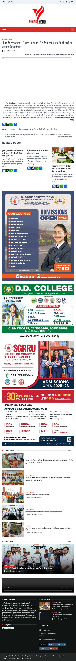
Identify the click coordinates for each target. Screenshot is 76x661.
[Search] (72, 29)
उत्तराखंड (32, 475)
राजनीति (6, 39)
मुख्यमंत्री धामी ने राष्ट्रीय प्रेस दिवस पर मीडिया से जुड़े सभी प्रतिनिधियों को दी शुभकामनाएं (12, 153)
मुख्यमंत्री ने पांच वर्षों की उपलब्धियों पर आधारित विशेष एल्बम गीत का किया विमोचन (44, 512)
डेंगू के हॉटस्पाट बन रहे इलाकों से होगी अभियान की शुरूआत (38, 151)
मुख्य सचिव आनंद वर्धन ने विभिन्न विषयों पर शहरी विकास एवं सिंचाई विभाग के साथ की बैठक (61, 168)
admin (5, 51)
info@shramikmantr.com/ (48, 639)
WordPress (27, 658)
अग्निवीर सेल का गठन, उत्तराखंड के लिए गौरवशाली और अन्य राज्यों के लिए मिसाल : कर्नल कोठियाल (48, 477)
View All (70, 450)
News (27, 458)
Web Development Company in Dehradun (45, 656)
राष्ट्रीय (10, 39)
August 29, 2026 (63, 609)
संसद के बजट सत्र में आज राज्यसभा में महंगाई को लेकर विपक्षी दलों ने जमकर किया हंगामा (32, 129)
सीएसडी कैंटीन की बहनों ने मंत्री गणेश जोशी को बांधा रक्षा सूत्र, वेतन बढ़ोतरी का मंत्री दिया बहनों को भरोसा (49, 460)
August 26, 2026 (37, 463)
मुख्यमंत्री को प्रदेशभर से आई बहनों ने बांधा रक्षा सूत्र (37, 494)
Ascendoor (11, 658)
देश (2, 39)
